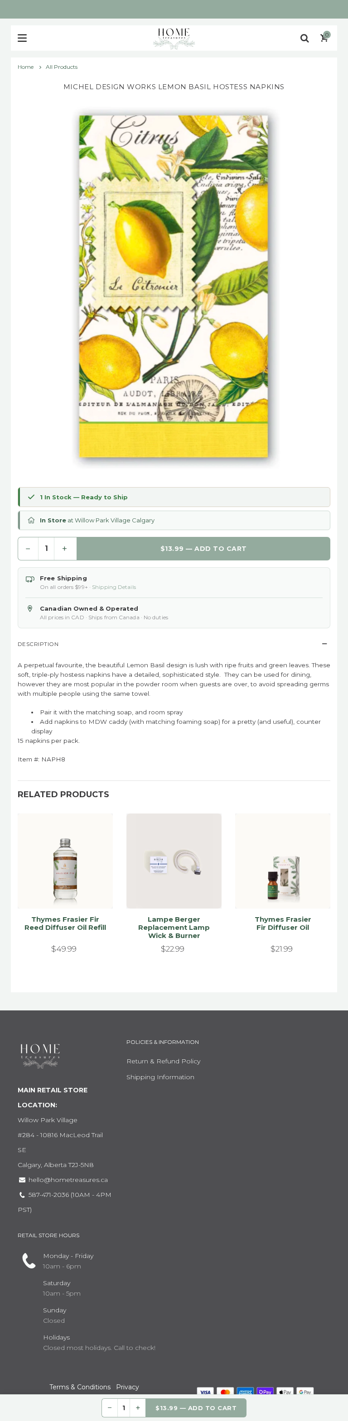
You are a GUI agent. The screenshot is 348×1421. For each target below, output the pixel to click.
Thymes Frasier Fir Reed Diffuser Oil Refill (65, 923)
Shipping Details (114, 587)
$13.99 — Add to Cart (203, 549)
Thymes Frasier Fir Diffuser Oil (283, 923)
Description (38, 644)
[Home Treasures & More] (174, 38)
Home (26, 66)
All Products (61, 66)
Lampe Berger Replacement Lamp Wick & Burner (174, 927)
